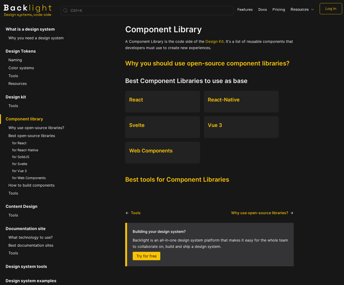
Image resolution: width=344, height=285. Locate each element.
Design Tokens (21, 51)
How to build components (31, 185)
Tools (13, 75)
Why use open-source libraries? (36, 127)
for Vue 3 (19, 171)
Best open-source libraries (31, 135)
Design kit (16, 96)
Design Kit (214, 41)
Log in (331, 8)
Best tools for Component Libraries (177, 179)
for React (19, 143)
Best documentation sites (30, 245)
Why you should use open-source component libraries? (207, 63)
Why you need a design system (36, 38)
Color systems (21, 67)
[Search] (147, 10)
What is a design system (30, 29)
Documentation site (26, 228)
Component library (24, 118)
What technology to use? (30, 237)
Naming (15, 60)
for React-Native (25, 150)
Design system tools (26, 266)
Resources (17, 83)
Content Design (21, 206)
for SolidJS (20, 157)
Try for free (146, 256)
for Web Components (29, 178)
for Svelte (19, 164)
